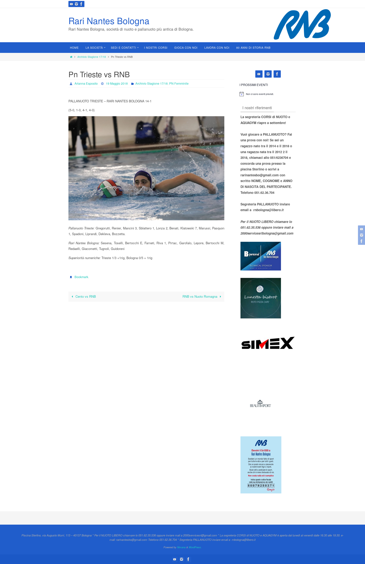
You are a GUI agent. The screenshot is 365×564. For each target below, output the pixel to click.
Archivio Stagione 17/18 (91, 57)
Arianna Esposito (86, 83)
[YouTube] (71, 4)
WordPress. (195, 547)
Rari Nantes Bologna (108, 20)
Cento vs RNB (85, 296)
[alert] (260, 94)
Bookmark (81, 277)
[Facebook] (81, 4)
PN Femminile (179, 83)
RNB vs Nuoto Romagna (200, 296)
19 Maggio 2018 (117, 83)
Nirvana (181, 547)
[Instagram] (76, 4)
